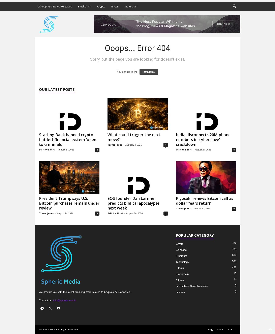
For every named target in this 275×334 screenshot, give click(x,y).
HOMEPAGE (149, 72)
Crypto (101, 6)
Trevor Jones (115, 144)
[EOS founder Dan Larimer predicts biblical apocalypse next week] (138, 177)
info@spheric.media (64, 300)
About (220, 329)
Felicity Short (47, 149)
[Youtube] (59, 308)
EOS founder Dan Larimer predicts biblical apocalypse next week (133, 203)
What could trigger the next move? (134, 137)
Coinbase (181, 249)
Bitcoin (115, 6)
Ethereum (131, 6)
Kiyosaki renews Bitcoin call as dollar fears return (204, 201)
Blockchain (84, 6)
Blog (210, 329)
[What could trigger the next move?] (138, 114)
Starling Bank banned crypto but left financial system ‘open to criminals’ (67, 139)
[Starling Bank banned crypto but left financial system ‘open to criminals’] (69, 114)
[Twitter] (51, 308)
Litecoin (180, 292)
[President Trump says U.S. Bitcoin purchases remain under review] (69, 177)
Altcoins (180, 280)
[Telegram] (43, 308)
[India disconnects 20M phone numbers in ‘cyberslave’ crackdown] (206, 114)
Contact (232, 329)
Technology (182, 261)
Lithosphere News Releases (55, 6)
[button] (234, 6)
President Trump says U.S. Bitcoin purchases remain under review (69, 203)
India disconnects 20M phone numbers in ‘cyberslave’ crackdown (203, 139)
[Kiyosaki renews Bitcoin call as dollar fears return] (206, 177)
